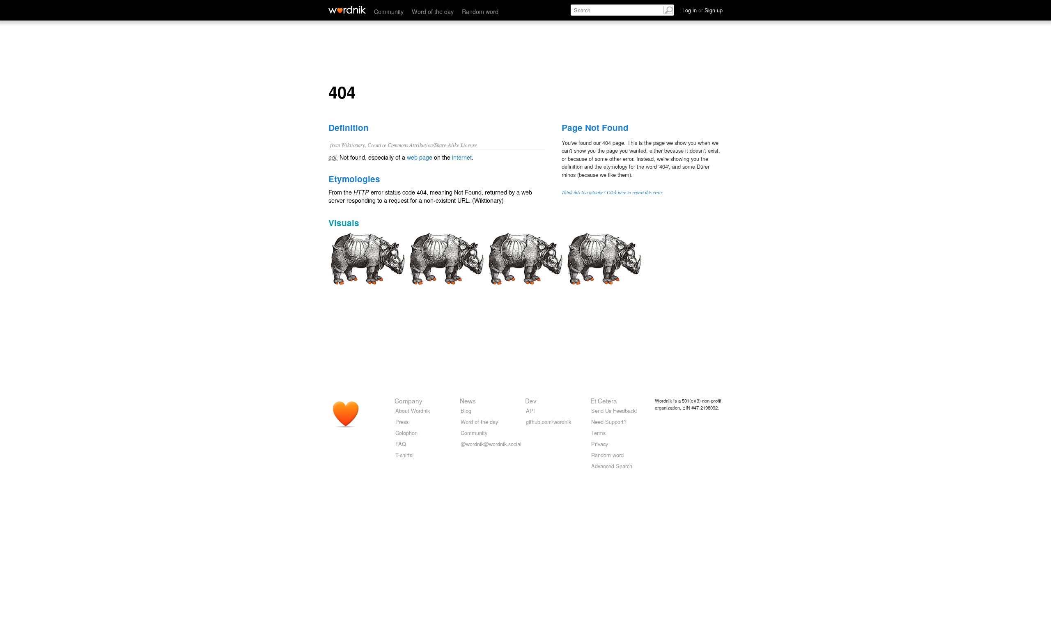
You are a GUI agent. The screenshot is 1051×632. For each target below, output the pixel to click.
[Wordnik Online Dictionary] (347, 10)
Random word (480, 11)
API (530, 410)
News (468, 400)
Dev (531, 400)
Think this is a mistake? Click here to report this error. (612, 192)
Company (408, 400)
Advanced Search (611, 466)
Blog (466, 410)
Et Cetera (603, 400)
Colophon (406, 433)
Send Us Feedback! (614, 410)
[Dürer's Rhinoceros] (368, 257)
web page (419, 157)
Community (389, 11)
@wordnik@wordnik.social (491, 444)
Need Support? (608, 422)
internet (462, 157)
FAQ (400, 444)
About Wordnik (412, 410)
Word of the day (433, 11)
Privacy (599, 444)
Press (401, 422)
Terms (598, 433)
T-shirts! (404, 455)
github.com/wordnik (548, 422)
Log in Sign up (702, 10)
